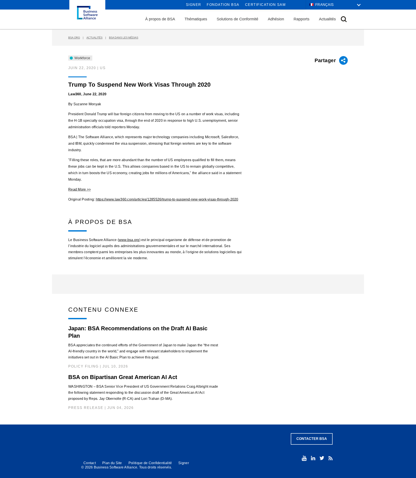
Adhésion (276, 19)
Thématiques (196, 19)
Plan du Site (112, 463)
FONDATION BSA (223, 4)
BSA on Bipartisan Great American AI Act (122, 377)
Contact (89, 463)
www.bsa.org (129, 240)
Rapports (301, 19)
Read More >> (79, 189)
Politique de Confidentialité (150, 463)
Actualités (327, 19)
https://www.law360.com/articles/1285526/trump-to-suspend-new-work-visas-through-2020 (167, 199)
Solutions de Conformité (237, 19)
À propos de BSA (160, 19)
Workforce (81, 58)
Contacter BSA (311, 439)
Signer (193, 4)
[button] (344, 19)
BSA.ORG (74, 37)
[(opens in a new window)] (304, 458)
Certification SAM (265, 4)
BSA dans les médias (123, 37)
